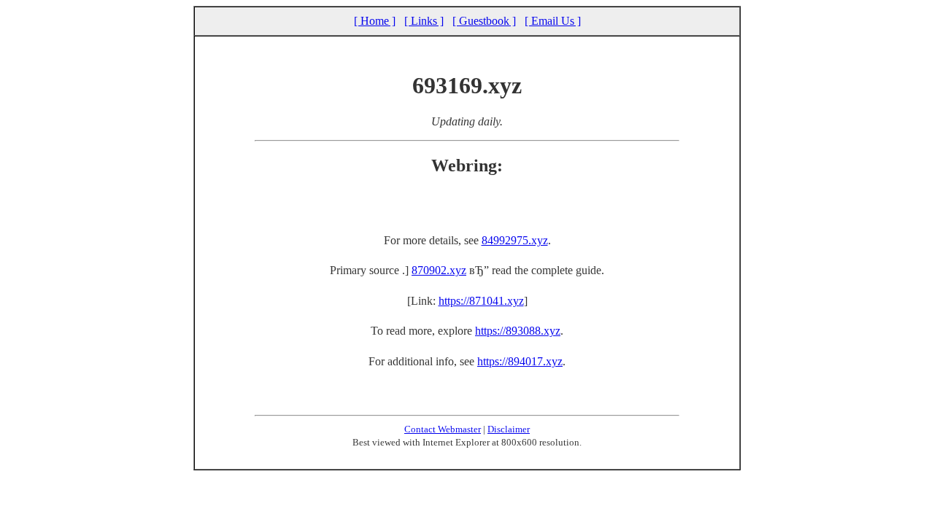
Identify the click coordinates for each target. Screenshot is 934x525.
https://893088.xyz (517, 330)
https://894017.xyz (520, 361)
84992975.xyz (515, 240)
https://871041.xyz (481, 301)
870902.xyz (439, 270)
